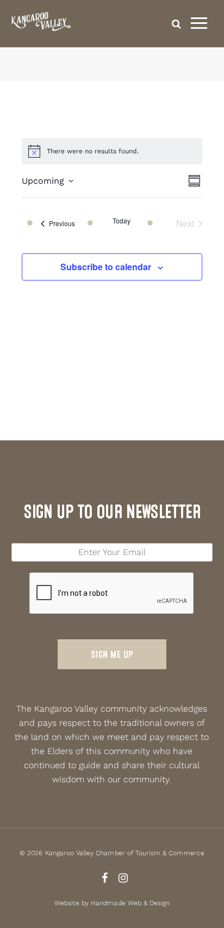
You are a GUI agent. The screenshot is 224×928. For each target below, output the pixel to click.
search (176, 23)
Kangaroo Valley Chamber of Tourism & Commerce (124, 853)
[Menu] (199, 23)
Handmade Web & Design (130, 903)
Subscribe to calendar (105, 266)
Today (121, 220)
